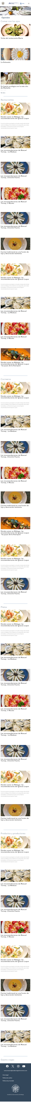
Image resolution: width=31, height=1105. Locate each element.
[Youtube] (23, 1066)
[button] (28, 3)
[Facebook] (7, 1066)
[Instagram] (18, 1066)
